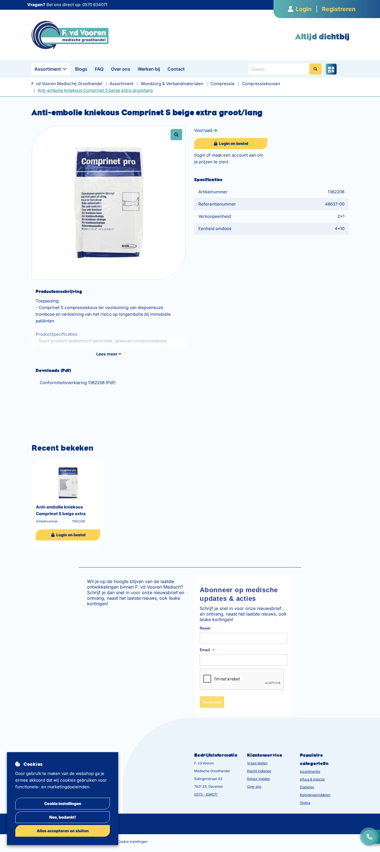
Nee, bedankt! (62, 817)
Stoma (305, 803)
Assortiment (47, 69)
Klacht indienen (259, 771)
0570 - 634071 (206, 794)
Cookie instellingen (62, 803)
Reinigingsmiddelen (315, 795)
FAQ (99, 69)
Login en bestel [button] (233, 143)
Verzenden (212, 702)
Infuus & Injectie (312, 779)
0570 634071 (94, 4)
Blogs (81, 69)
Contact (176, 69)
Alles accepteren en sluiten (63, 830)
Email (207, 650)
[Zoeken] (315, 69)
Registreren (339, 9)
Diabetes (307, 787)
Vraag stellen (257, 763)
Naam (205, 628)
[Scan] (331, 69)
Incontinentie (310, 771)
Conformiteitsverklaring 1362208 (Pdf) (77, 382)
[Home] (69, 34)
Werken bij (149, 69)
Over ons (120, 69)
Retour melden (258, 779)
